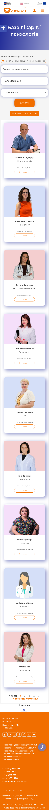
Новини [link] (30, 795)
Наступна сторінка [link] (25, 698)
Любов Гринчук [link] (24, 539)
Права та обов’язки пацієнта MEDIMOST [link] (20, 748)
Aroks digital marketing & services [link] (30, 808)
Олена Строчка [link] (24, 412)
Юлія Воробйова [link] (24, 603)
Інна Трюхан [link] (24, 476)
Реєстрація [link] (23, 799)
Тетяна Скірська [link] (24, 285)
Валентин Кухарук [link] (24, 157)
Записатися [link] (24, 172)
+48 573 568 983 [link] (9, 775)
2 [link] (25, 695)
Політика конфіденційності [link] (14, 795)
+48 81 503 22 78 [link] (9, 772)
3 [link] (29, 695)
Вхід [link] (32, 799)
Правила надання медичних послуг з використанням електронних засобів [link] (19, 752)
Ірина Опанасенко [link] (24, 348)
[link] (3, 28)
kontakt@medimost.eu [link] (17, 781)
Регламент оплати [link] (11, 759)
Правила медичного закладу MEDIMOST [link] (20, 745)
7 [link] (38, 695)
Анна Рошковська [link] (24, 221)
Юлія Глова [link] (24, 667)
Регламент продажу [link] (12, 756)
